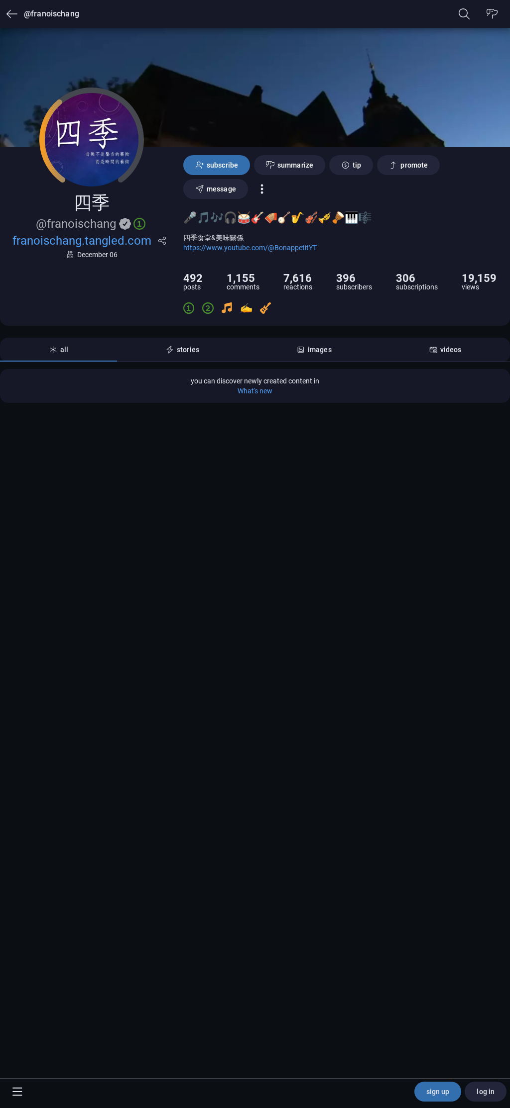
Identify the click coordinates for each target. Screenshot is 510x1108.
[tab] (58, 350)
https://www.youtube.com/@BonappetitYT (250, 248)
